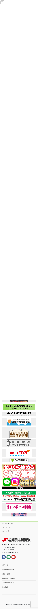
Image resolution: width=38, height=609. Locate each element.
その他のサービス (8, 583)
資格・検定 (6, 574)
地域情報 (5, 587)
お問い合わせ (6, 527)
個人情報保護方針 (7, 523)
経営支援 (5, 565)
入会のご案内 (6, 531)
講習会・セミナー (8, 569)
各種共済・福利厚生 (9, 578)
